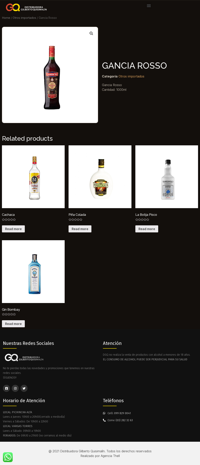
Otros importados (24, 18)
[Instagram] (15, 388)
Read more (13, 229)
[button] (149, 5)
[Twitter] (24, 388)
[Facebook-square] (6, 388)
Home (6, 18)
